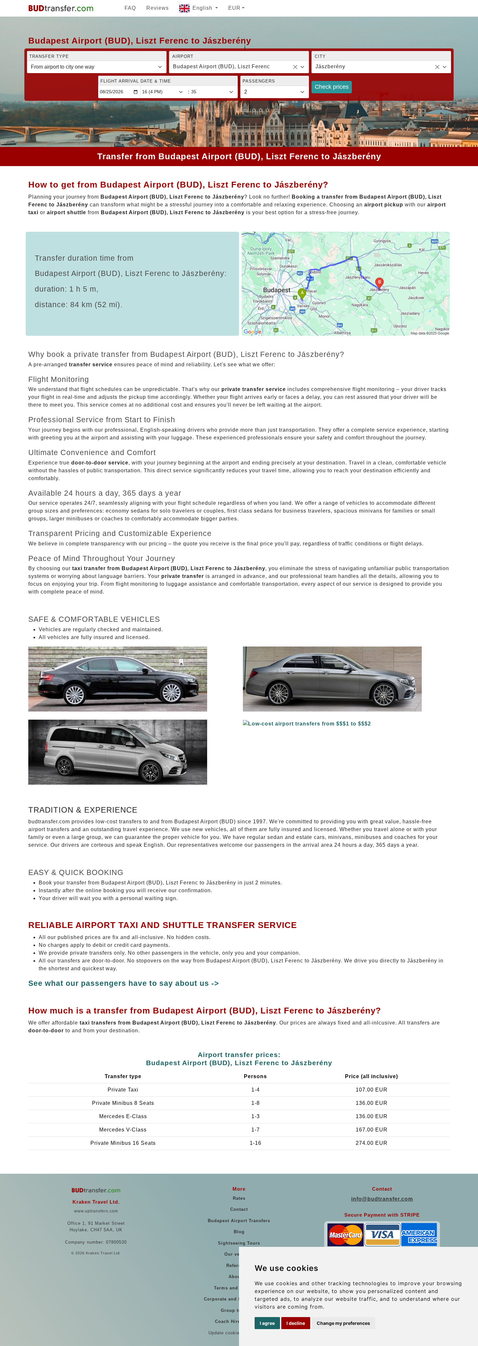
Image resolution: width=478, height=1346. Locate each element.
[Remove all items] (295, 67)
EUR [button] (234, 8)
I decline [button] (295, 1323)
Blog (239, 1231)
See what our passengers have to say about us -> (123, 983)
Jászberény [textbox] (330, 66)
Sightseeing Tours (239, 1243)
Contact (239, 1209)
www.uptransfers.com (96, 1211)
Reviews (157, 8)
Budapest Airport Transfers (239, 1220)
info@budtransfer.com (382, 1199)
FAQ (130, 8)
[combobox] (239, 67)
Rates (239, 1198)
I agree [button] (267, 1323)
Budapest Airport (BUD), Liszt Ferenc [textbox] (221, 66)
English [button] (203, 8)
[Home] (60, 8)
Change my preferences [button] (343, 1323)
